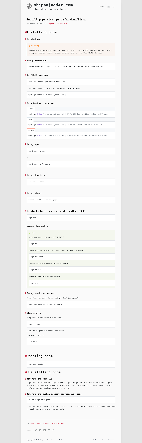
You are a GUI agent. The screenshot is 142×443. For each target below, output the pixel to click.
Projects (53, 9)
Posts (63, 9)
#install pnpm (57, 423)
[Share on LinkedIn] (45, 430)
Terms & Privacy (108, 440)
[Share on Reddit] (49, 430)
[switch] (113, 6)
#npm (38, 423)
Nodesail (62, 440)
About (44, 9)
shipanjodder (53, 5)
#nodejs (46, 423)
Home (37, 9)
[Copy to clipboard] (112, 66)
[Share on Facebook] (40, 430)
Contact (95, 440)
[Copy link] (53, 430)
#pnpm (32, 423)
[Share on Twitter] (36, 430)
